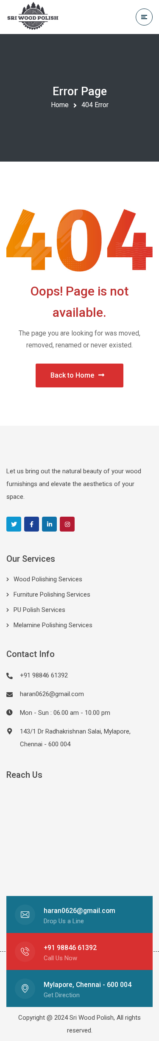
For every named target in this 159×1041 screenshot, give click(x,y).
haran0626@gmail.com (52, 694)
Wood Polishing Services (48, 579)
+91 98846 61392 (70, 948)
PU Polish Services (39, 610)
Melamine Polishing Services (53, 625)
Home (60, 105)
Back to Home (72, 375)
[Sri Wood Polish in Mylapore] (33, 17)
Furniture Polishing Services (52, 594)
